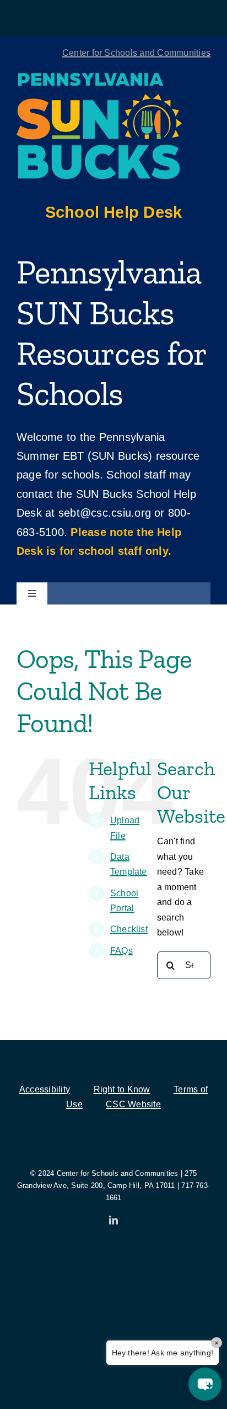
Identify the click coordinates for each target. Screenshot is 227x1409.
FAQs (121, 950)
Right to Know (122, 1089)
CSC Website (133, 1104)
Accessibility (44, 1089)
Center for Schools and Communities (136, 52)
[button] (204, 1384)
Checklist (129, 929)
